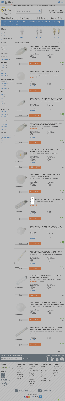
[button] (32, 198)
